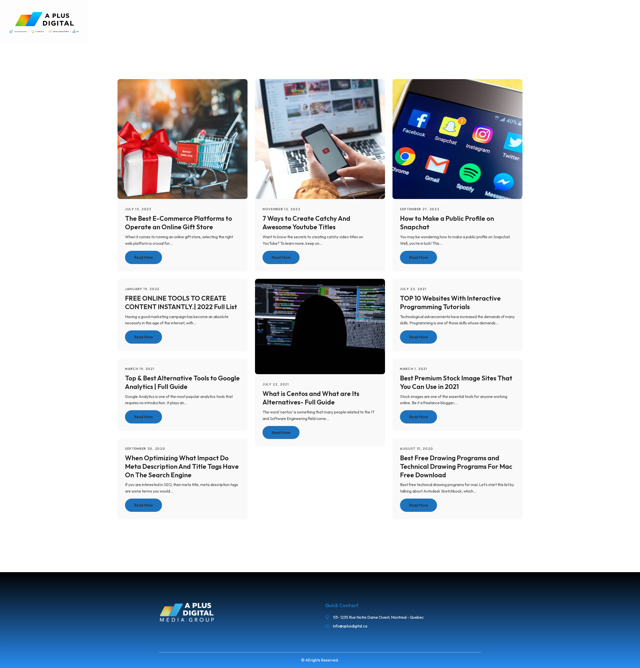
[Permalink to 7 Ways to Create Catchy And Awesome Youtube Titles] (326, 138)
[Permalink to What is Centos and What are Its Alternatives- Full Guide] (326, 326)
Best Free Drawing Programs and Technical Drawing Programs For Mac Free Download (456, 466)
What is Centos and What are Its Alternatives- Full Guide (310, 397)
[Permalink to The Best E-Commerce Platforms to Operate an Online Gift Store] (189, 138)
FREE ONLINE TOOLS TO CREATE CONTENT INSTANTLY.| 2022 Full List (181, 302)
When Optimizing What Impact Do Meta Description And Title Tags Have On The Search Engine (182, 466)
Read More (143, 257)
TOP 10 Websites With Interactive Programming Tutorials (450, 302)
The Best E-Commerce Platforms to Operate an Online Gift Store (178, 222)
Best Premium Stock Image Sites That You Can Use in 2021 (456, 382)
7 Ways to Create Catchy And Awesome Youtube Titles (306, 222)
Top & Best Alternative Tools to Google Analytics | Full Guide (182, 382)
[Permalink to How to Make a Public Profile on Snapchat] (464, 138)
